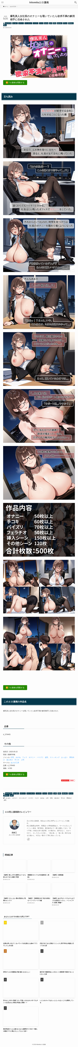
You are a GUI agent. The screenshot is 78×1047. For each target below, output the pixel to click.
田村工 (14, 833)
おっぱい (15, 23)
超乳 (5, 25)
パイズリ (35, 23)
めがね (46, 23)
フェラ (41, 23)
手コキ (65, 23)
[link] (28, 839)
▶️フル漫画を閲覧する (15, 83)
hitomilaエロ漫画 (39, 2)
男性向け (71, 23)
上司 (51, 23)
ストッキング (28, 23)
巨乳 (55, 23)
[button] (75, 2)
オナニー (21, 23)
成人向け (59, 23)
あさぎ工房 (8, 23)
